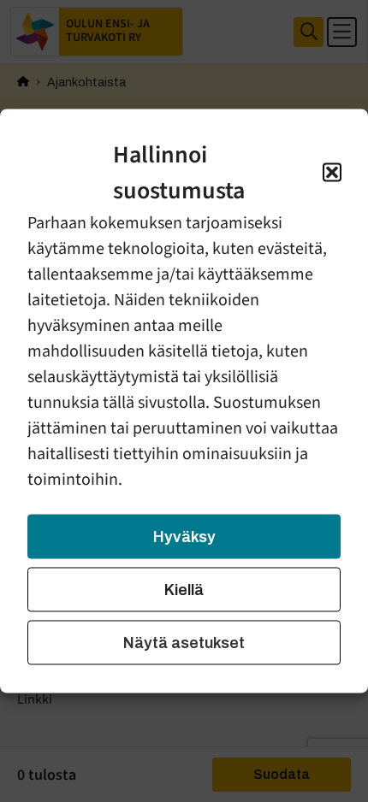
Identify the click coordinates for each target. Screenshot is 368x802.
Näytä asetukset (184, 643)
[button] (332, 172)
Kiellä (184, 590)
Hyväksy (184, 536)
